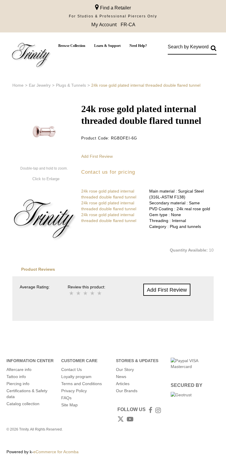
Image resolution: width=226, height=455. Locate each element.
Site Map (69, 405)
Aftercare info (18, 369)
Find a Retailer (115, 7)
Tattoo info (16, 376)
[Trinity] (30, 56)
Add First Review (97, 156)
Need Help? (138, 46)
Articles (122, 383)
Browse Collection (71, 46)
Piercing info (17, 383)
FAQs (66, 397)
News (121, 376)
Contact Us (71, 369)
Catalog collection (22, 403)
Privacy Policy (74, 390)
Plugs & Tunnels (71, 85)
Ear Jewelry (40, 85)
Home (18, 85)
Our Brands (126, 390)
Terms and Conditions (81, 383)
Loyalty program (76, 376)
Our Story (125, 369)
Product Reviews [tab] (38, 269)
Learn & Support (107, 46)
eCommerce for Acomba (56, 451)
